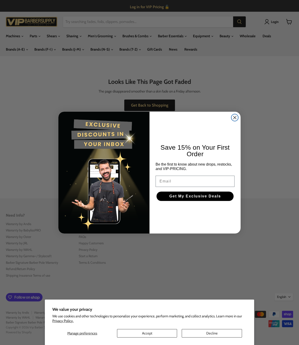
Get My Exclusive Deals (195, 196)
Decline (212, 333)
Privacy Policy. (63, 321)
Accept (147, 333)
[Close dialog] (234, 117)
